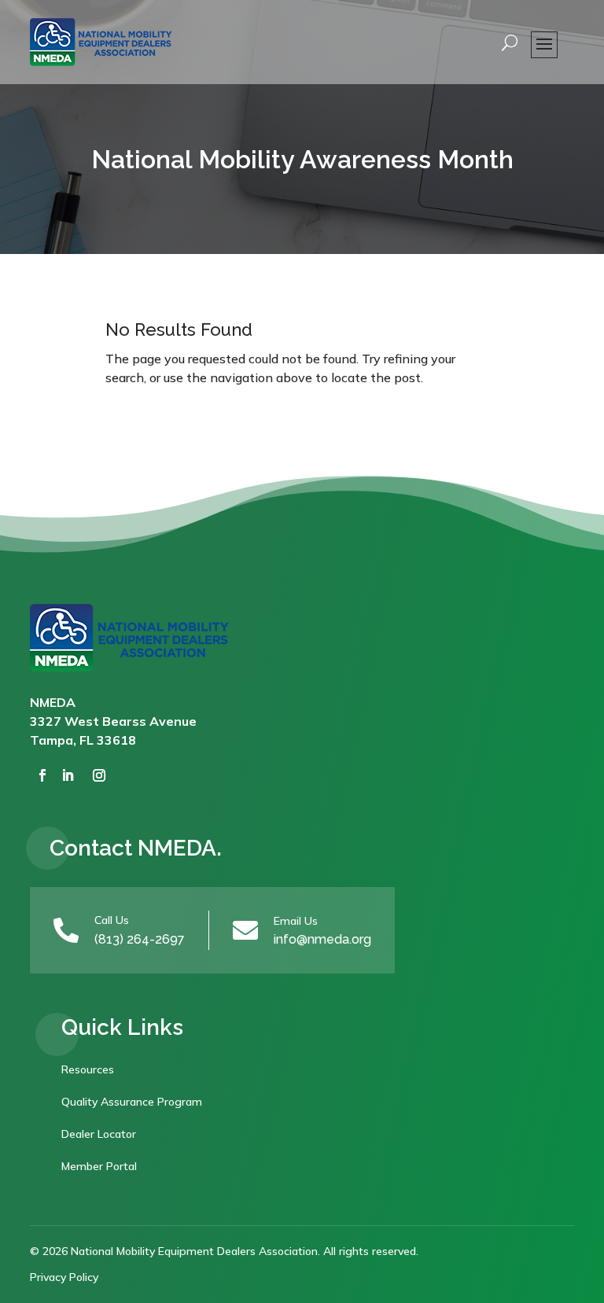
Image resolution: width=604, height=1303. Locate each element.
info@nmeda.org (322, 939)
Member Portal (99, 1166)
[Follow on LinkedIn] (67, 775)
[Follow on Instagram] (99, 775)
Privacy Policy (64, 1277)
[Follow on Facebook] (42, 775)
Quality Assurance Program (131, 1102)
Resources (87, 1069)
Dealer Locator (98, 1134)
